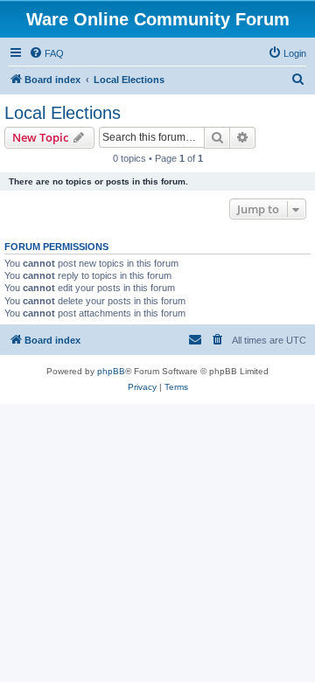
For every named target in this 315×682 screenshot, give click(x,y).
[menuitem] (46, 53)
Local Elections (62, 112)
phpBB (111, 371)
